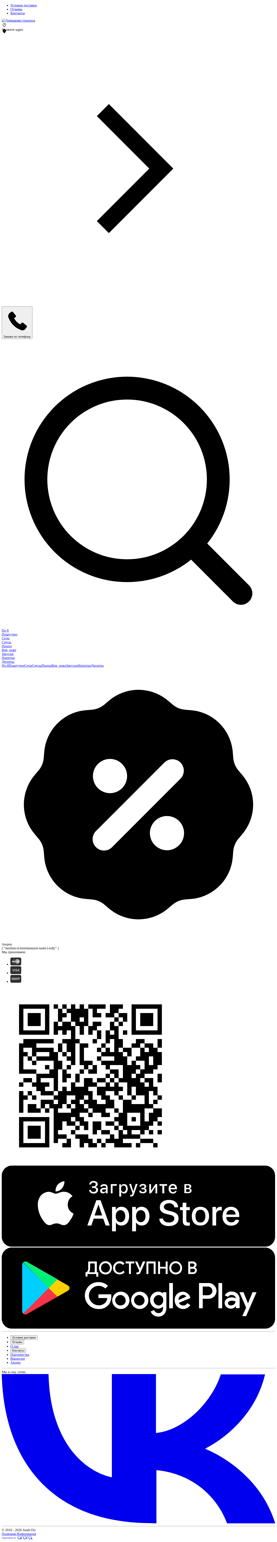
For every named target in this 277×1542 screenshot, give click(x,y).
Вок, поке (9, 650)
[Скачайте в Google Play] (138, 1327)
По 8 (5, 630)
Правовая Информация (19, 1534)
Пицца (7, 646)
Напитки (8, 658)
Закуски (8, 654)
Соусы (6, 642)
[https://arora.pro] (17, 1538)
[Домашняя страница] (18, 20)
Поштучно (9, 634)
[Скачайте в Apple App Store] (138, 1245)
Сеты (6, 638)
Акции (15, 1362)
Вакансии (17, 1358)
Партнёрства (19, 1355)
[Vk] (138, 1522)
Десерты (8, 662)
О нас (14, 1346)
